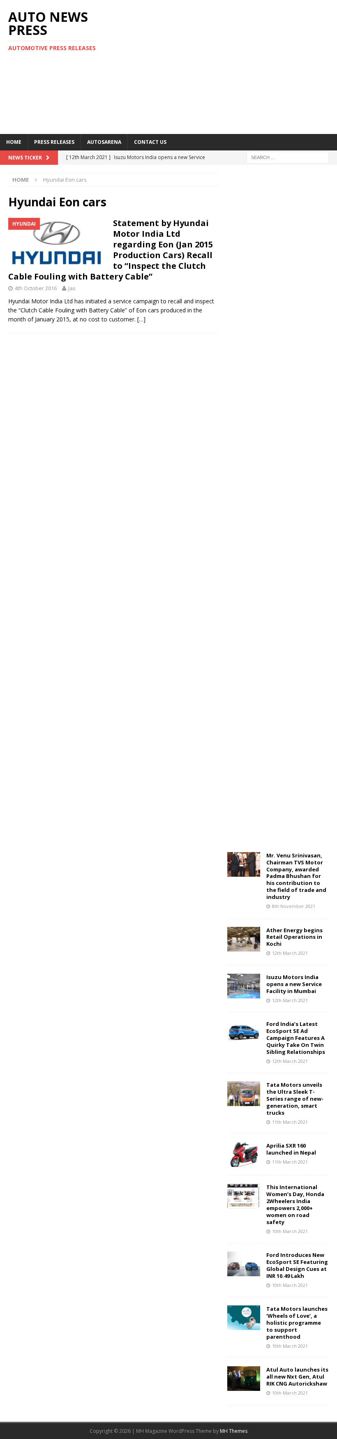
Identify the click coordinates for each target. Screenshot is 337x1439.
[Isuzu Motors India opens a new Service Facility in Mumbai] (243, 986)
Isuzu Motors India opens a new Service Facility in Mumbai (294, 984)
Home (13, 142)
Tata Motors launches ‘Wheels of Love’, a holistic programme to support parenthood (297, 1322)
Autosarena (104, 142)
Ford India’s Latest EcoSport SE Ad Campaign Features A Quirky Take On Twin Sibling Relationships (295, 1038)
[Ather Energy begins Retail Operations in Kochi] (243, 939)
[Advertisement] (230, 65)
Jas (72, 288)
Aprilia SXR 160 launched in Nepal (291, 1149)
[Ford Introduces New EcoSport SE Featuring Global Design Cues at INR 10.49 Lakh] (243, 1264)
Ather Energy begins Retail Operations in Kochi (294, 937)
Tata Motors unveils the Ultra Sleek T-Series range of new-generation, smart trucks (294, 1098)
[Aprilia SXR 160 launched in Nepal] (243, 1154)
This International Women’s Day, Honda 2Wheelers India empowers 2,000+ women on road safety (295, 1204)
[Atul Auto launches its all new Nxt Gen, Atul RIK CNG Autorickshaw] (243, 1378)
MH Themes (233, 1430)
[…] (141, 319)
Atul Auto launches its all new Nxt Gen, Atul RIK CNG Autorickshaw (297, 1376)
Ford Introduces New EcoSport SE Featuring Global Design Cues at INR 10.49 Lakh (297, 1265)
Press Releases (54, 142)
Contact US (150, 142)
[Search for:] (288, 157)
